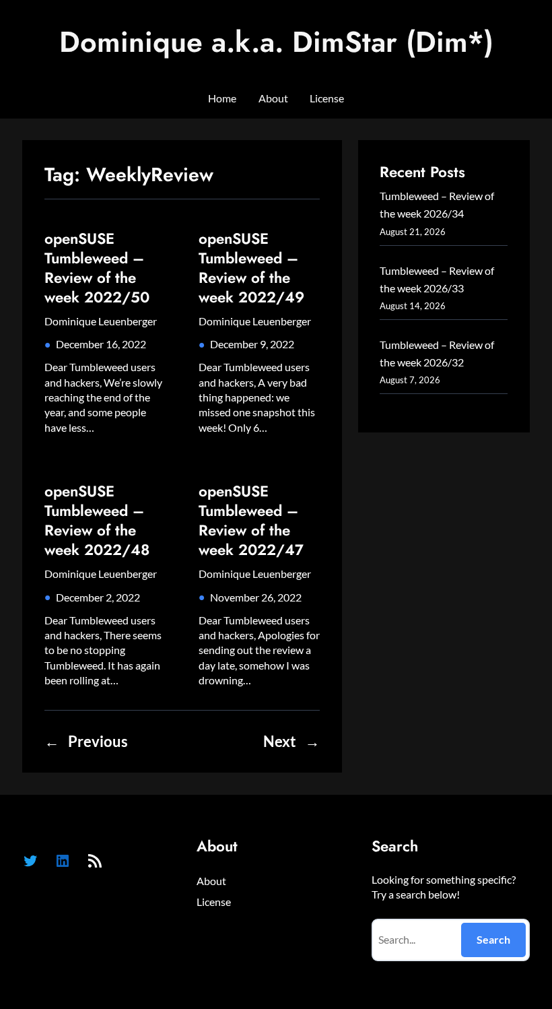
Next (291, 741)
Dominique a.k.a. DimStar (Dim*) (276, 42)
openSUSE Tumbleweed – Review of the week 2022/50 (96, 268)
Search (493, 939)
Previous (86, 741)
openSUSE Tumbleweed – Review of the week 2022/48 (96, 521)
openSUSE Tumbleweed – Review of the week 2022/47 (251, 521)
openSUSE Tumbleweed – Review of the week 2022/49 (251, 268)
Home (222, 98)
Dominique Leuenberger (100, 321)
